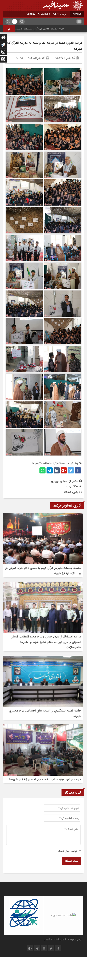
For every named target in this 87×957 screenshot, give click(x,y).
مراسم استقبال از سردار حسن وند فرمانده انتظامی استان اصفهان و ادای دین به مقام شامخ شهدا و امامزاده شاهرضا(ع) (46, 642)
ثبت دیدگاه (71, 861)
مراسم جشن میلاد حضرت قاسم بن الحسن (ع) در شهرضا (45, 779)
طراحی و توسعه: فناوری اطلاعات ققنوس (63, 939)
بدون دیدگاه (71, 492)
